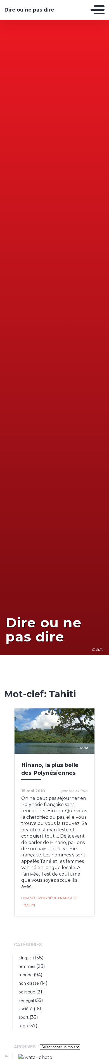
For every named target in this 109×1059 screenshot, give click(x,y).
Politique (26, 992)
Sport (23, 1017)
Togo (23, 1025)
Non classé (28, 983)
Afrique (25, 958)
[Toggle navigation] (98, 10)
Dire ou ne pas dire (29, 10)
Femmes (26, 966)
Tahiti (28, 905)
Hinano (28, 898)
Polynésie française (57, 898)
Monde (25, 974)
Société (25, 1008)
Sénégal (26, 1000)
